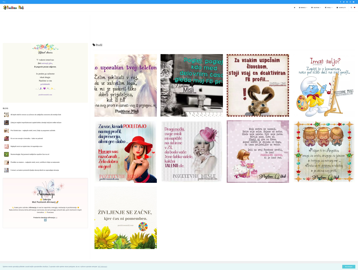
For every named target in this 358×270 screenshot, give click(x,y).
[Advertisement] (179, 29)
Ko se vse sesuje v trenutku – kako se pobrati (27, 138)
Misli (329, 7)
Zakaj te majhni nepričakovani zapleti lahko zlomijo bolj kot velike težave (36, 122)
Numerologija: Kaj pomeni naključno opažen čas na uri (30, 154)
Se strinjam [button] (348, 266)
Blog (4, 2)
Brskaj (303, 7)
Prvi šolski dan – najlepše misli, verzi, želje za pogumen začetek (33, 130)
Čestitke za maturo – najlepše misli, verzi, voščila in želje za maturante (35, 162)
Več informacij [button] (102, 266)
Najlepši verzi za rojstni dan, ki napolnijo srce (26, 146)
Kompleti (342, 7)
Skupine (316, 7)
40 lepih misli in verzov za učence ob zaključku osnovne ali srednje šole (36, 114)
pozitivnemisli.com (45, 95)
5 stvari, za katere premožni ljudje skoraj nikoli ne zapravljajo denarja (35, 170)
